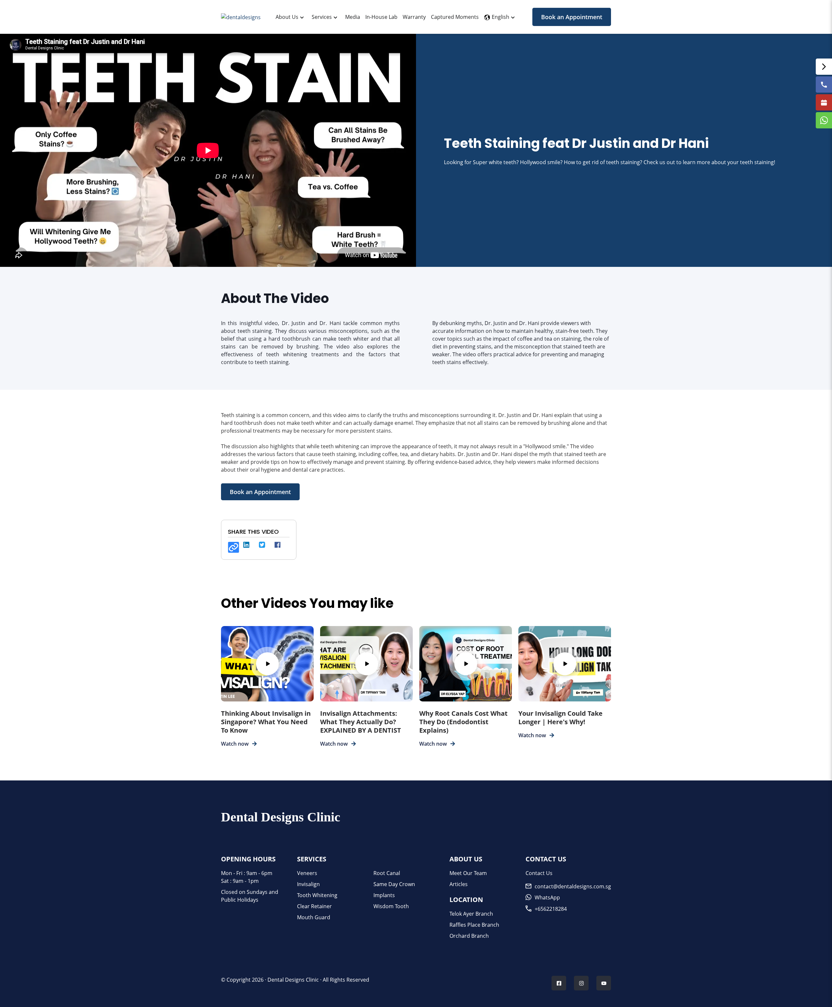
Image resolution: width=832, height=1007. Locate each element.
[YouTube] (603, 983)
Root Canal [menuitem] (386, 873)
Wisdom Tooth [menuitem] (391, 906)
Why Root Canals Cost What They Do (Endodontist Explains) (463, 722)
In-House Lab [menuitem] (381, 16)
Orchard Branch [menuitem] (469, 935)
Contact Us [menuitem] (539, 873)
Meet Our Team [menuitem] (468, 873)
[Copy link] (233, 547)
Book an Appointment (571, 17)
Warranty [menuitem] (414, 16)
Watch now (235, 743)
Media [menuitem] (352, 16)
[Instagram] (581, 983)
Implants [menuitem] (384, 895)
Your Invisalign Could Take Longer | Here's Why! (560, 717)
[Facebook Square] (559, 983)
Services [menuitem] (322, 16)
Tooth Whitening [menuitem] (317, 895)
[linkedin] (249, 547)
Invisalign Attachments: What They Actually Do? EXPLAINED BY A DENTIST (360, 722)
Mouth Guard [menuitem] (313, 917)
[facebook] (280, 547)
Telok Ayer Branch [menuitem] (471, 913)
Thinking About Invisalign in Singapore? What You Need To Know (266, 722)
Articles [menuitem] (458, 884)
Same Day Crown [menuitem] (394, 884)
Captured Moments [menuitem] (455, 16)
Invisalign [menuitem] (308, 884)
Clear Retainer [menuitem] (314, 906)
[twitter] (264, 547)
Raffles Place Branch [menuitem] (474, 924)
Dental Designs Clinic (293, 979)
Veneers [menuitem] (307, 873)
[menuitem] (287, 16)
